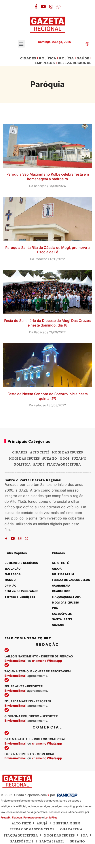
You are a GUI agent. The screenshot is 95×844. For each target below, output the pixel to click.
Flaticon (17, 817)
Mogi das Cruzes (24, 459)
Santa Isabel (51, 841)
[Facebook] (36, 6)
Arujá (42, 823)
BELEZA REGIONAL (74, 63)
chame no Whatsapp (47, 660)
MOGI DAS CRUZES (67, 452)
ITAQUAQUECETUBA (64, 464)
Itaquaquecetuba (21, 835)
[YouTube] (43, 6)
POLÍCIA (66, 58)
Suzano (49, 459)
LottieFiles (50, 817)
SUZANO (79, 459)
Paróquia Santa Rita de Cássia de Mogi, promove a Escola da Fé (47, 249)
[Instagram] (51, 6)
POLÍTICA (47, 58)
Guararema (71, 829)
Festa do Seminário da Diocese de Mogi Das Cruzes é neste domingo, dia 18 (47, 322)
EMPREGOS (45, 63)
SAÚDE (83, 58)
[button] (21, 44)
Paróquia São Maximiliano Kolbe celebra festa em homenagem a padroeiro (47, 176)
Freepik (5, 817)
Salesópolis (22, 841)
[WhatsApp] (58, 6)
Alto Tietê (39, 452)
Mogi (64, 459)
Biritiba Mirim (66, 823)
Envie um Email (15, 660)
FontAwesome (32, 817)
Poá (84, 835)
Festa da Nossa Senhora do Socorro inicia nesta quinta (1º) (48, 396)
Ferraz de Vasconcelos (32, 829)
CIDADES (28, 58)
